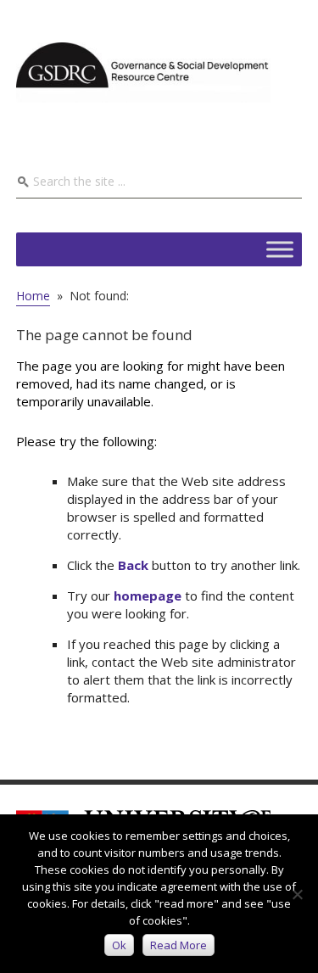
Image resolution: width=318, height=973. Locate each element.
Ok (119, 945)
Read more (178, 945)
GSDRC (143, 72)
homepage (147, 595)
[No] (296, 894)
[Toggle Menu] (279, 249)
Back (133, 564)
